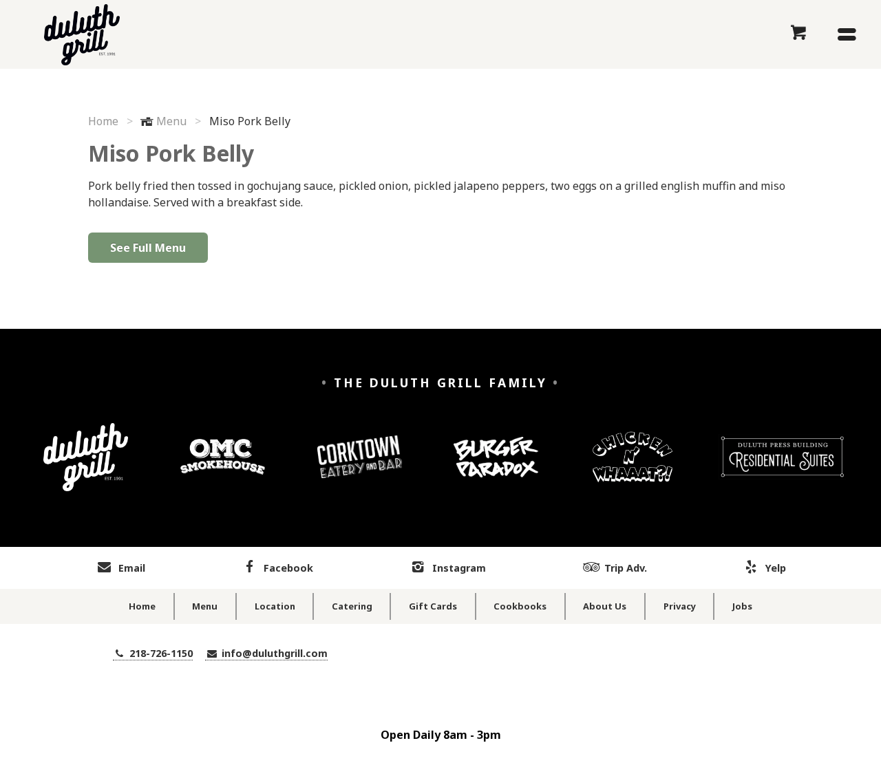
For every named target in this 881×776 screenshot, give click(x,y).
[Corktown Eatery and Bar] (359, 467)
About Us (604, 606)
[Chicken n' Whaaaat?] (633, 467)
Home (103, 121)
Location (275, 606)
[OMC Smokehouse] (222, 467)
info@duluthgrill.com (273, 653)
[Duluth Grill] (85, 467)
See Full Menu (148, 247)
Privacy (680, 606)
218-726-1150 (160, 653)
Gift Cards (433, 606)
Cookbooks (519, 606)
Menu (171, 121)
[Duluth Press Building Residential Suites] (782, 467)
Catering (352, 606)
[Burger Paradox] (496, 467)
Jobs (742, 606)
